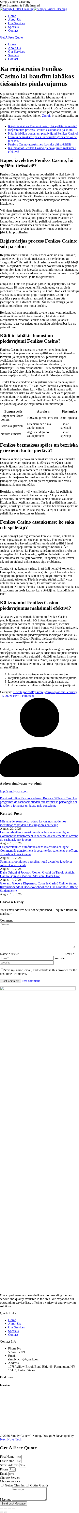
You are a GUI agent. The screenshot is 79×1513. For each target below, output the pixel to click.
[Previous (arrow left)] (1, 1512)
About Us (14, 1323)
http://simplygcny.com (14, 791)
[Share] (5, 1508)
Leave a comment (22, 695)
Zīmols (46, 115)
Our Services (16, 1327)
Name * (5, 954)
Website (59, 958)
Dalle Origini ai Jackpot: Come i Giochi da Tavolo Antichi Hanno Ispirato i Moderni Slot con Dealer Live (37, 874)
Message (6, 1499)
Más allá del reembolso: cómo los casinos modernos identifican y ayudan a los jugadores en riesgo (33, 823)
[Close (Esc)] (1, 1508)
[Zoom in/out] (13, 1508)
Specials (13, 1331)
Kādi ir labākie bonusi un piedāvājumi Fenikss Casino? (43, 133)
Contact (13, 1334)
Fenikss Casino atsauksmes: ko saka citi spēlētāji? (39, 144)
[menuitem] (12, 16)
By (48, 692)
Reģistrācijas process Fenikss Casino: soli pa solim (40, 130)
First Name (7, 1456)
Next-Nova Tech (10, 1439)
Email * (70, 954)
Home (12, 1320)
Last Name (7, 1461)
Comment (6, 920)
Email (4, 1473)
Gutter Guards (39, 1485)
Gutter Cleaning (15, 1485)
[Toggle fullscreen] (9, 1508)
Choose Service (10, 1481)
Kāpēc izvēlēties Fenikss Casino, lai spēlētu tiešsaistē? (42, 126)
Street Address (9, 1465)
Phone (4, 1469)
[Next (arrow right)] (5, 1512)
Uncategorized (22, 692)
